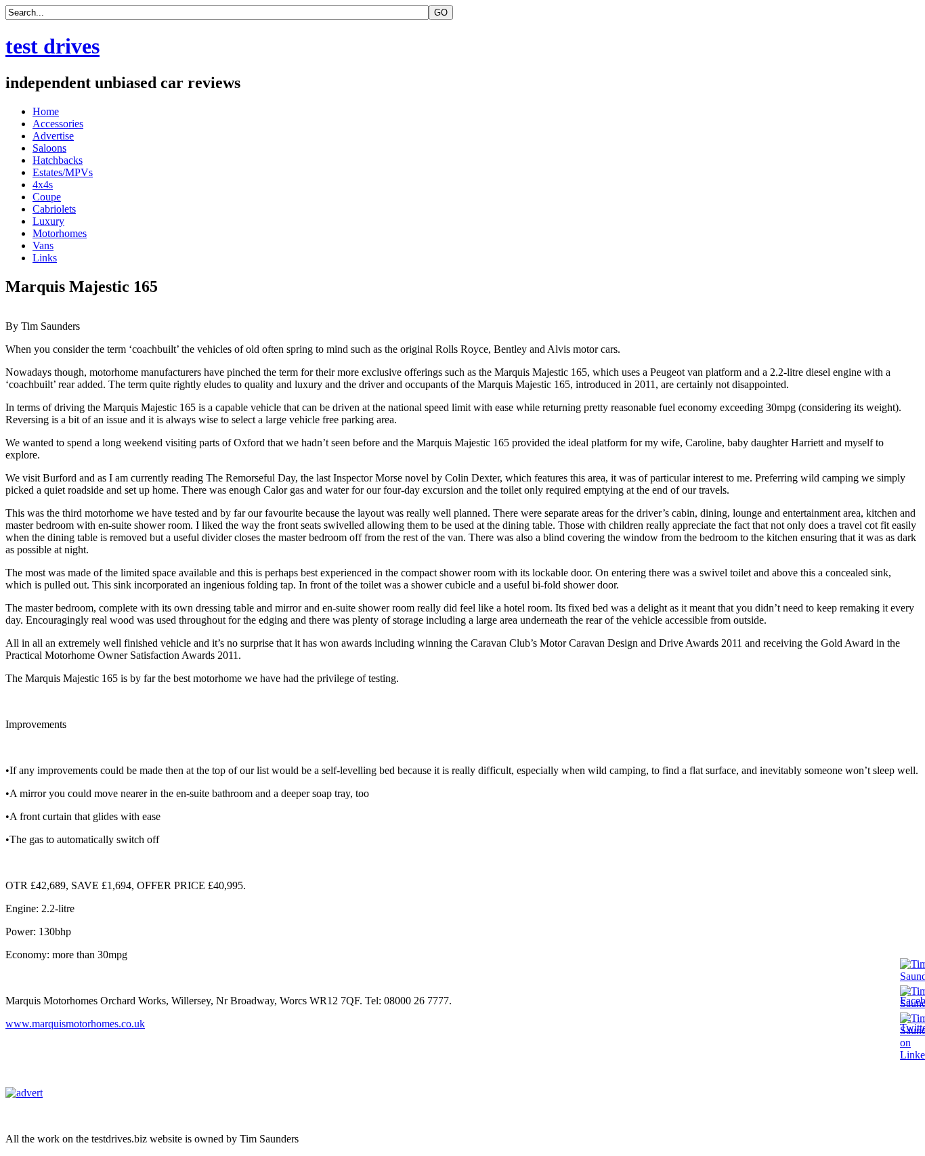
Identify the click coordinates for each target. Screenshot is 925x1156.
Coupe (47, 196)
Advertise (53, 136)
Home (46, 111)
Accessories (58, 123)
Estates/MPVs (63, 172)
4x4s (43, 184)
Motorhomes (60, 233)
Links (45, 257)
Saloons (49, 148)
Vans (43, 245)
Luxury (48, 221)
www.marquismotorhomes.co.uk (75, 1023)
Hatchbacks (58, 160)
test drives (52, 46)
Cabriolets (54, 209)
